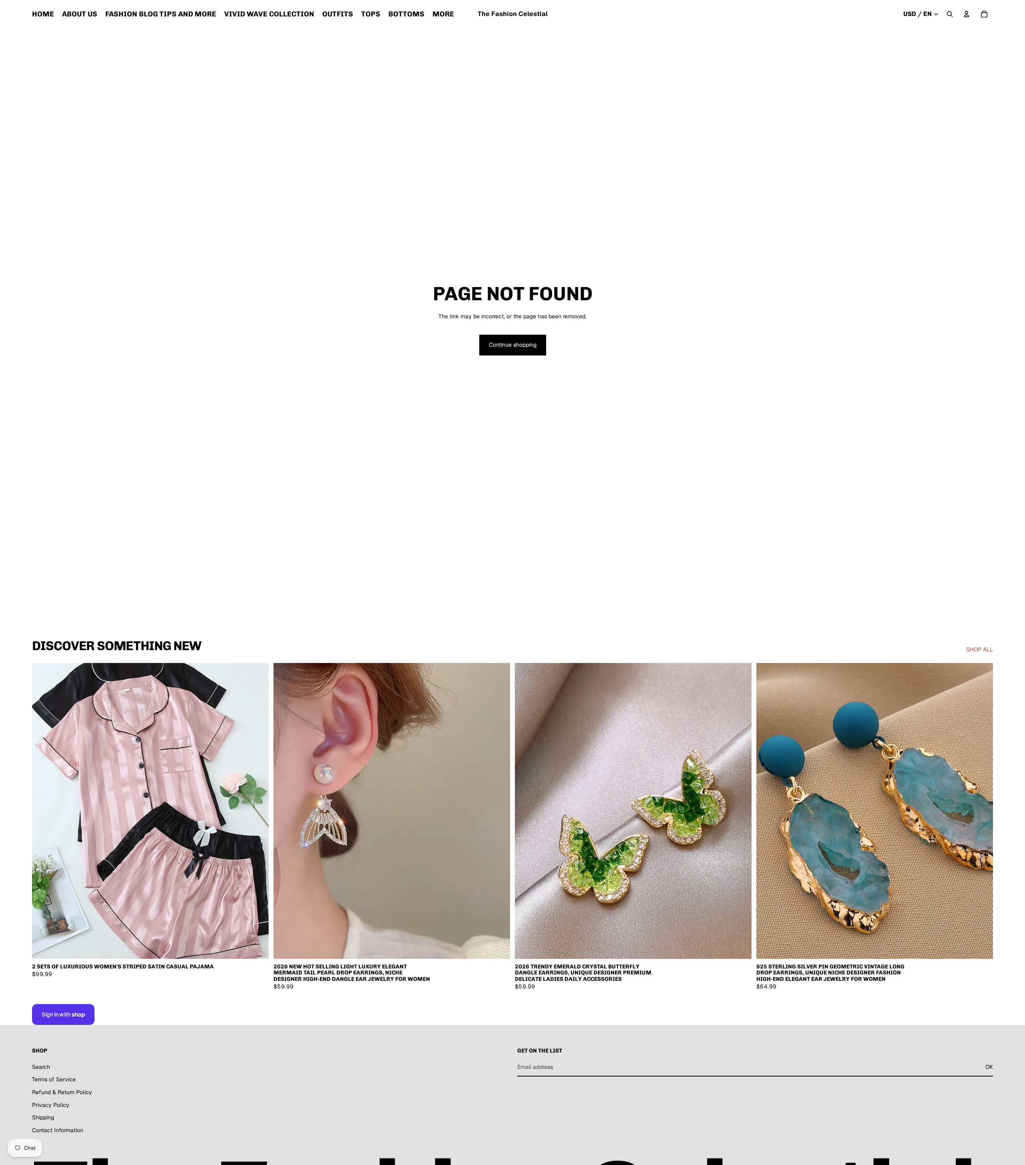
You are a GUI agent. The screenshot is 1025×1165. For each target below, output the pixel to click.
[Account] (966, 14)
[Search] (950, 14)
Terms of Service (54, 1079)
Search (41, 1067)
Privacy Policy (50, 1105)
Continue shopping (513, 344)
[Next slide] (257, 811)
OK (989, 1067)
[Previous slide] (44, 811)
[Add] (497, 946)
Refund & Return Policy (62, 1092)
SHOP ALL (979, 649)
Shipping (43, 1117)
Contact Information (57, 1130)
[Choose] (256, 946)
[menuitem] (443, 14)
